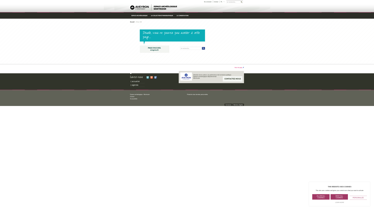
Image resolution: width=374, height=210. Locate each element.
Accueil (132, 22)
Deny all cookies (339, 197)
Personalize (358, 198)
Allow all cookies (321, 197)
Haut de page (238, 67)
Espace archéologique (139, 15)
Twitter (147, 77)
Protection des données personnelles (197, 94)
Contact (216, 2)
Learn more (339, 202)
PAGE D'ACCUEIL (154, 49)
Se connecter (208, 2)
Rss (151, 77)
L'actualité (135, 81)
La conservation (182, 15)
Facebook (155, 77)
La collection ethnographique (162, 15)
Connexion (228, 105)
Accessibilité (133, 99)
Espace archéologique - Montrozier (140, 94)
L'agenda (134, 85)
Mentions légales (238, 105)
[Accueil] (153, 7)
